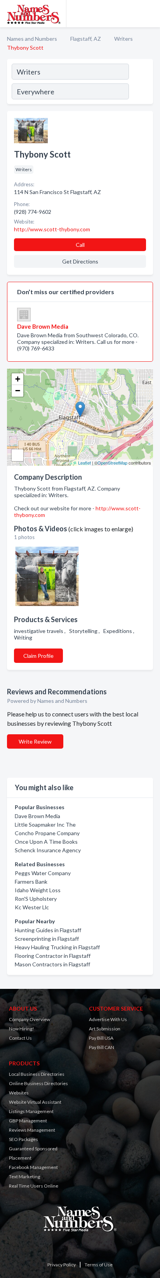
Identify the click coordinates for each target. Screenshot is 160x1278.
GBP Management (28, 1121)
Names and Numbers (32, 38)
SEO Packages (23, 1139)
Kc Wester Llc (32, 907)
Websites (19, 1093)
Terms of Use (99, 1265)
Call (80, 244)
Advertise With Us (108, 1019)
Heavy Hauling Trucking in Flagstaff (57, 947)
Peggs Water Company (43, 873)
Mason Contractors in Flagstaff (52, 964)
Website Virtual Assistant (35, 1102)
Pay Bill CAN (101, 1047)
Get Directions (80, 261)
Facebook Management (33, 1167)
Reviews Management (32, 1130)
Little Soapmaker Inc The (45, 824)
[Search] (140, 82)
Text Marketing (24, 1176)
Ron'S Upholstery (36, 898)
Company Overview (29, 1019)
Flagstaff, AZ (85, 38)
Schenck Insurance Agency (48, 850)
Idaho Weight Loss (38, 890)
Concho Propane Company (47, 833)
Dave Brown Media (37, 816)
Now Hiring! (21, 1029)
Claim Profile (38, 655)
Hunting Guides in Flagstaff (48, 930)
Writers (123, 38)
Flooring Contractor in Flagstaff (52, 955)
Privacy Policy (61, 1265)
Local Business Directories (36, 1074)
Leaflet (84, 463)
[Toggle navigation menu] (149, 13)
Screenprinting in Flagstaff (47, 938)
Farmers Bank (31, 881)
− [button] (17, 390)
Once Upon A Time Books (46, 841)
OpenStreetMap (112, 463)
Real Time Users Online (33, 1186)
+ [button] (17, 379)
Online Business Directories (38, 1083)
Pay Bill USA (101, 1038)
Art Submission (104, 1029)
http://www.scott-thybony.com (52, 229)
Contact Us (20, 1038)
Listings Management (31, 1111)
